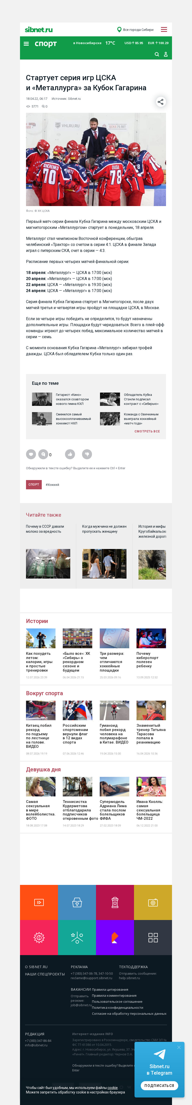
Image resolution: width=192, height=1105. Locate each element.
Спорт (33, 484)
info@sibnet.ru (36, 1045)
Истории (37, 621)
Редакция (34, 1034)
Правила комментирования (114, 995)
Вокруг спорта (44, 693)
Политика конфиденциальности (117, 1007)
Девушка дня (43, 769)
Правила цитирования (110, 989)
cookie (113, 1088)
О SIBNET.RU (36, 966)
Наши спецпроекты (45, 974)
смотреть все (147, 431)
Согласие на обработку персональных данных (129, 1013)
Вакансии (81, 989)
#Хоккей (52, 485)
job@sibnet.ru (81, 1005)
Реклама (79, 966)
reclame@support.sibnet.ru (91, 978)
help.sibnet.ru (129, 978)
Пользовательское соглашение (117, 1001)
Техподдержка (133, 966)
